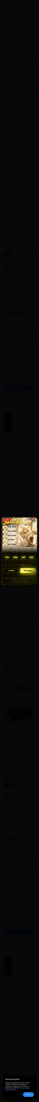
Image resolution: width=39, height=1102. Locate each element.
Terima (28, 1094)
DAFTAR (27, 571)
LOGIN (11, 571)
